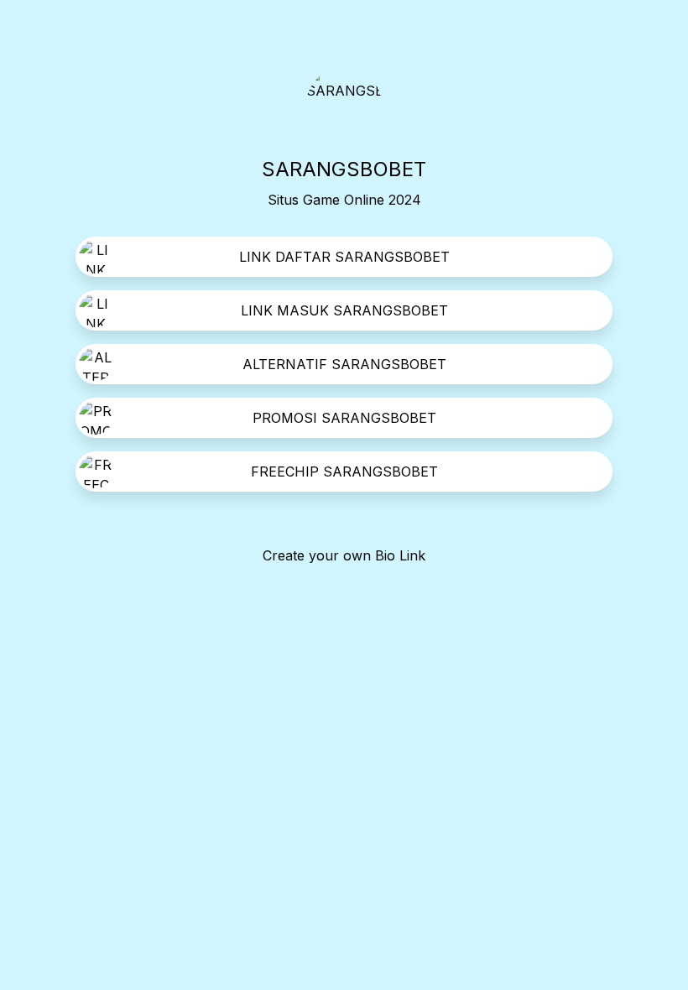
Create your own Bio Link (344, 555)
